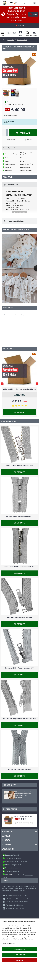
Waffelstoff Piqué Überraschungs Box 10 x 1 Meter (19, 389)
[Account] (20, 32)
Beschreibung (13, 184)
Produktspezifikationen (16, 221)
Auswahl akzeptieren (19, 954)
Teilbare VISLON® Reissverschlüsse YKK (19, 668)
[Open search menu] (27, 32)
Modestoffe (10, 40)
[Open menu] (3, 33)
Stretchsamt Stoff (22, 40)
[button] (10, 139)
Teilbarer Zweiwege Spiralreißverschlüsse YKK (19, 718)
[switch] (34, 3)
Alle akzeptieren (19, 949)
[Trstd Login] (36, 2)
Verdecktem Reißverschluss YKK (19, 769)
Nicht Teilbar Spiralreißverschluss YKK (19, 516)
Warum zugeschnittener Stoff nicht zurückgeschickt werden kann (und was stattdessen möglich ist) (24, 794)
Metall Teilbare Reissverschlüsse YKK (19, 465)
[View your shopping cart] (34, 32)
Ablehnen (19, 960)
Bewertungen (29, 875)
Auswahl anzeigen (9, 943)
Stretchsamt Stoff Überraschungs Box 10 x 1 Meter (24, 816)
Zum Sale (34, 14)
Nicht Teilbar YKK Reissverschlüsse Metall (19, 567)
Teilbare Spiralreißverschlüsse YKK (19, 617)
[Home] (3, 40)
